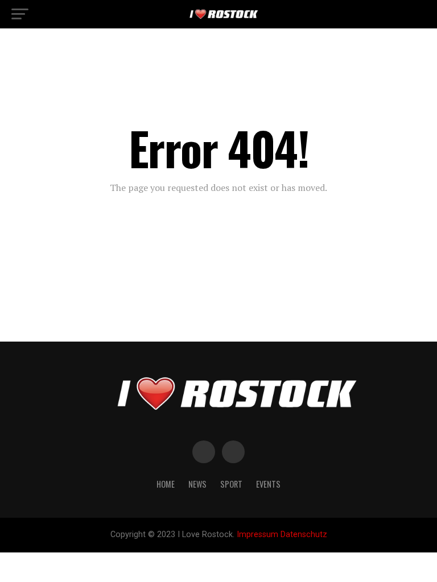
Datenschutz (304, 534)
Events (268, 484)
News (197, 484)
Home (165, 484)
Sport (231, 484)
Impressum (257, 534)
